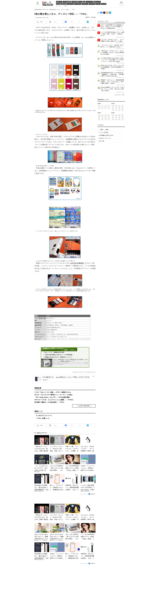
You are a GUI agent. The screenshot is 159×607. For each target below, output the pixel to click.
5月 (108, 106)
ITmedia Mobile (37, 9)
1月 (108, 108)
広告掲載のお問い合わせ (106, 135)
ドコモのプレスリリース (44, 415)
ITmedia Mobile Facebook (101, 12)
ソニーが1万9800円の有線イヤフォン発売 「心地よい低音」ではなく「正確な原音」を (113, 34)
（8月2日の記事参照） (77, 263)
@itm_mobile (104, 12)
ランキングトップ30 (119, 94)
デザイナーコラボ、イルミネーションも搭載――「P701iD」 (54, 400)
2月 (105, 108)
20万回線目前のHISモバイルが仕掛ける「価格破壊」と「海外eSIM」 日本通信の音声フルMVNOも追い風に (112, 74)
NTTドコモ (45, 9)
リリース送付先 (103, 132)
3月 (102, 108)
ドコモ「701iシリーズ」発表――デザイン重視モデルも (52, 392)
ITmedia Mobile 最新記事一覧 (107, 12)
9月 (122, 106)
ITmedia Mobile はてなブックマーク (110, 12)
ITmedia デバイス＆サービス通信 (98, 12)
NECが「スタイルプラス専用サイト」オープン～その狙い (53, 395)
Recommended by (84, 494)
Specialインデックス (105, 138)
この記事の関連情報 (83, 406)
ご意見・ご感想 (103, 129)
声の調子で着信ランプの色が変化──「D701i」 (49, 402)
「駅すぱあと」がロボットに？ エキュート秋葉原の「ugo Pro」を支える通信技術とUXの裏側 (112, 52)
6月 (105, 106)
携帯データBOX (65, 361)
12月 (113, 106)
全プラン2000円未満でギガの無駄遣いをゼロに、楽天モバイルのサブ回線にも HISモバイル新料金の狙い (112, 26)
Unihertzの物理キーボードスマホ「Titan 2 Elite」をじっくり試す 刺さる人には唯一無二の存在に (112, 89)
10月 (119, 106)
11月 (116, 106)
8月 (99, 106)
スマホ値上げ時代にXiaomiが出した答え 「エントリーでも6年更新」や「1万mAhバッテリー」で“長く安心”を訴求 (113, 59)
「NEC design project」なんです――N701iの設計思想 (52, 397)
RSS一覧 (101, 141)
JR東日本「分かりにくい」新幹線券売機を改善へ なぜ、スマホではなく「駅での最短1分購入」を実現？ (112, 81)
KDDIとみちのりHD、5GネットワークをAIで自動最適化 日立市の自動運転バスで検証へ (112, 67)
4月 (99, 108)
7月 (102, 106)
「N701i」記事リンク (43, 418)
